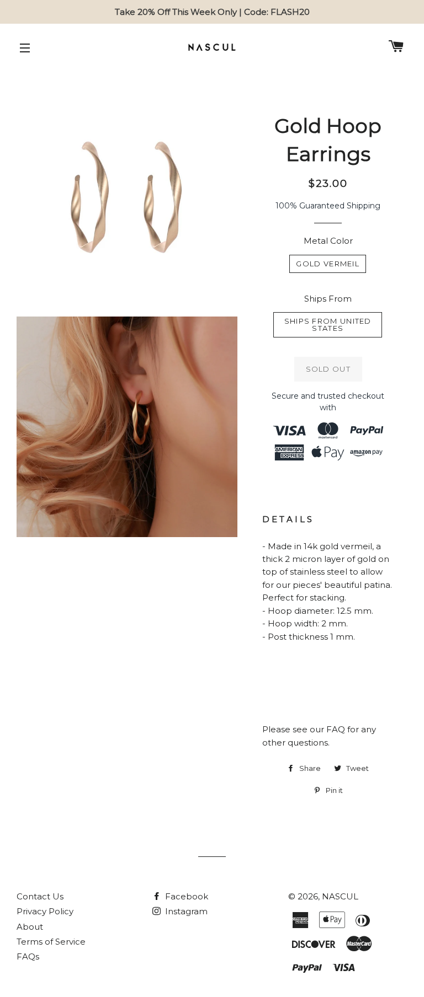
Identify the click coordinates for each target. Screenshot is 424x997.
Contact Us (40, 896)
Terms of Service (51, 941)
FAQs (28, 956)
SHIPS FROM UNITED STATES (328, 325)
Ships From (328, 298)
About (30, 926)
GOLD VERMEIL (327, 263)
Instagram (185, 911)
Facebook (185, 896)
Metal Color (328, 240)
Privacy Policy (45, 911)
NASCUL (340, 896)
